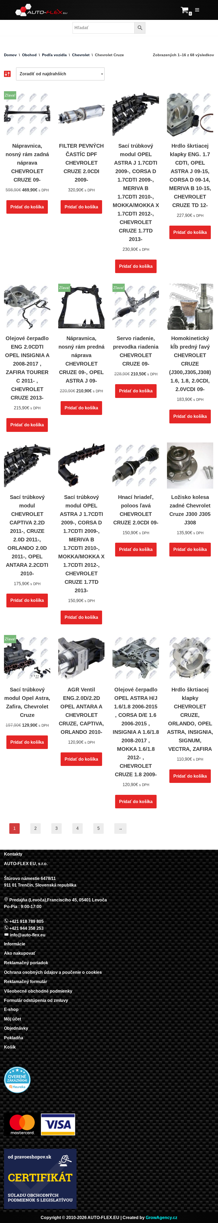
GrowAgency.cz (161, 1217)
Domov (10, 55)
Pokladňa (13, 1038)
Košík (10, 1047)
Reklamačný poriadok (26, 963)
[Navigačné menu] (197, 10)
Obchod (29, 55)
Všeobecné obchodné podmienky (38, 991)
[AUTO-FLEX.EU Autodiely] (41, 10)
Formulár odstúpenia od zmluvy (36, 1000)
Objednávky (16, 1028)
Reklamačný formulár (25, 981)
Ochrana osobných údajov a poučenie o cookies (53, 972)
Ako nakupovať (20, 953)
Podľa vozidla (54, 55)
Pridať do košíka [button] (27, 207)
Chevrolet (81, 55)
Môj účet (12, 1019)
